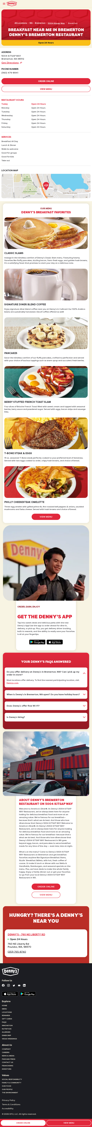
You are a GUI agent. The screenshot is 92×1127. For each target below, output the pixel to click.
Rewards (6, 1015)
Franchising (7, 1066)
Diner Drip (6, 1035)
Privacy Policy (8, 1100)
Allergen (6, 1032)
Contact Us (7, 1062)
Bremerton (40, 23)
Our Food (6, 1086)
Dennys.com (12, 683)
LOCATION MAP (9, 170)
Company (6, 1049)
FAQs (4, 1022)
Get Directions (10, 62)
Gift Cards (7, 1019)
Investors (6, 1069)
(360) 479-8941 (9, 72)
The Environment (10, 1093)
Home (4, 1005)
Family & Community (11, 1083)
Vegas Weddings (9, 1039)
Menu (4, 1009)
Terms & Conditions (11, 1104)
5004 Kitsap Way (56, 23)
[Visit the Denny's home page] (10, 971)
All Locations (21, 23)
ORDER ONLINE (46, 81)
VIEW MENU (46, 89)
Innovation (7, 1025)
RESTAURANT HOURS (12, 100)
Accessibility (7, 1108)
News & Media (8, 1056)
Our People (7, 1089)
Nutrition (6, 1029)
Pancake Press (8, 1059)
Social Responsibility (12, 1079)
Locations (7, 1012)
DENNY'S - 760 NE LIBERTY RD (26, 934)
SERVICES (6, 137)
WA (31, 23)
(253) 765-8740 (17, 951)
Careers (5, 1052)
